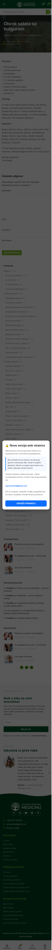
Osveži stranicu (26, 503)
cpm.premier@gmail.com (16, 486)
